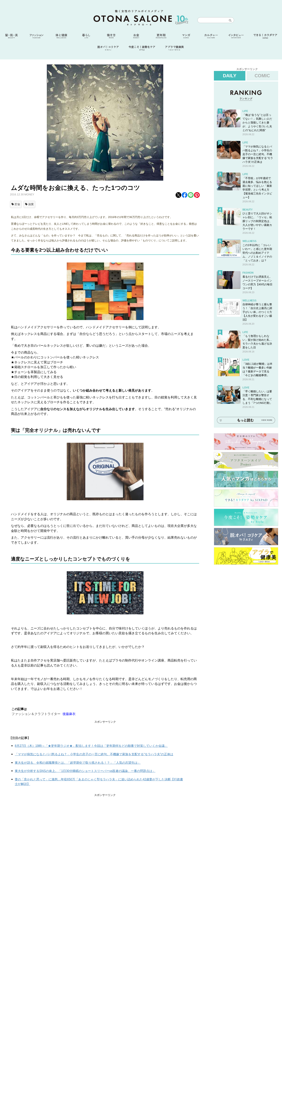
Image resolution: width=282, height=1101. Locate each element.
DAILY (229, 75)
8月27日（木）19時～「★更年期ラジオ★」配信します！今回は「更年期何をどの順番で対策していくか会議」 (91, 745)
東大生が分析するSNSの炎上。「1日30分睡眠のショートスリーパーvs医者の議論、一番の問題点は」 (85, 771)
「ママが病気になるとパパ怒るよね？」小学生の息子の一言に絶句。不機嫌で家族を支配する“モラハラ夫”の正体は (94, 754)
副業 (31, 204)
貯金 (17, 204)
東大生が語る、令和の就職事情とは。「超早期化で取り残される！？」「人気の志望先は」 (78, 762)
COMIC (262, 75)
